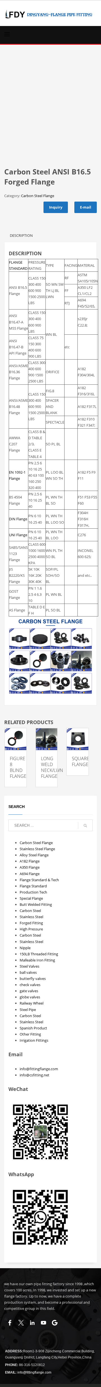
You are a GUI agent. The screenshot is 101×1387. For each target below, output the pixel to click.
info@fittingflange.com (39, 1068)
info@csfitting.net (34, 1075)
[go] (85, 825)
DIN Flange (18, 518)
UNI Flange (18, 534)
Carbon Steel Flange (37, 195)
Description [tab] (21, 235)
